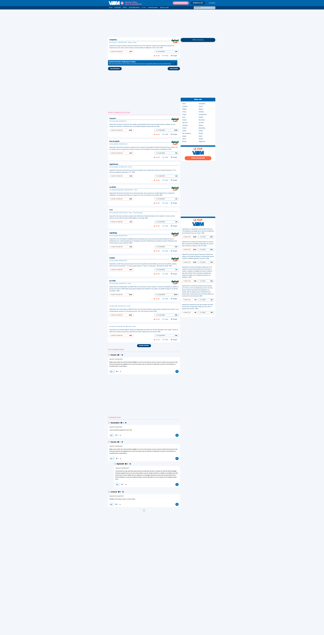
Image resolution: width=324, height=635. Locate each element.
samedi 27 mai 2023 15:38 (115, 359)
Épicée (125, 7)
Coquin (112, 258)
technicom (114, 492)
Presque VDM (164, 7)
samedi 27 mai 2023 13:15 (115, 427)
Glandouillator (115, 423)
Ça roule (112, 281)
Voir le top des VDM (198, 158)
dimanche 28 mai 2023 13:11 (116, 496)
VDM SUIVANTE (174, 68)
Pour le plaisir (114, 141)
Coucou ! (112, 118)
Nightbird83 (120, 464)
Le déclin (112, 187)
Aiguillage (113, 233)
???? (111, 210)
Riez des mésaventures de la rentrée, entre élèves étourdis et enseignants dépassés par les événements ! (142, 63)
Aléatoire (117, 7)
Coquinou (113, 40)
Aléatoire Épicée (134, 7)
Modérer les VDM (198, 3)
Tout (110, 7)
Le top (144, 7)
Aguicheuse (113, 164)
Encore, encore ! (144, 345)
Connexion (212, 3)
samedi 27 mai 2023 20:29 (122, 468)
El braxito (114, 355)
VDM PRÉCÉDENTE (115, 68)
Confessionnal (153, 7)
